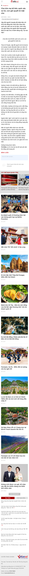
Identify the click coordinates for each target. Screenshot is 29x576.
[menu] (1, 1)
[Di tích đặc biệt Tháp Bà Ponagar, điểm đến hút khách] (14, 264)
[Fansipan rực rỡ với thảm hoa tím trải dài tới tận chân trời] (14, 444)
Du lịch (3, 221)
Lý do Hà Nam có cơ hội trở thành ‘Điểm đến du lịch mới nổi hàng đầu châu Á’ (13, 399)
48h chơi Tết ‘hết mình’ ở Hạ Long (13, 247)
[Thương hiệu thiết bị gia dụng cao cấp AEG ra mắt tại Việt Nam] (9, 179)
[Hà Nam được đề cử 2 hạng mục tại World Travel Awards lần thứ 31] (14, 416)
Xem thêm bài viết (14, 494)
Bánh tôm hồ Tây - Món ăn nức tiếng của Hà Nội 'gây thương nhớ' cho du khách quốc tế (14, 307)
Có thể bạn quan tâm (9, 172)
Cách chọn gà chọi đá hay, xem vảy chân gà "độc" (13, 529)
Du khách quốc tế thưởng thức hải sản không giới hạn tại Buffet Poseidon (13, 217)
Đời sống (3, 490)
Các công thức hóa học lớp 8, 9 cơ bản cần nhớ (13, 523)
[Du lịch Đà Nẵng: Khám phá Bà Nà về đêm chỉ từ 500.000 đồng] (14, 326)
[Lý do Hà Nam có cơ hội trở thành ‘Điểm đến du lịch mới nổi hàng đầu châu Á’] (14, 385)
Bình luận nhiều (21, 498)
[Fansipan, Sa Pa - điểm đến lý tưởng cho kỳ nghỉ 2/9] (14, 356)
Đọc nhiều (7, 498)
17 (14, 507)
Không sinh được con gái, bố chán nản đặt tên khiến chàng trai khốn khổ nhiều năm (13, 486)
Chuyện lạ (5, 5)
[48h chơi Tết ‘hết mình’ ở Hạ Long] (14, 236)
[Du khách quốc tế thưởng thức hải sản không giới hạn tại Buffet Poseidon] (14, 204)
